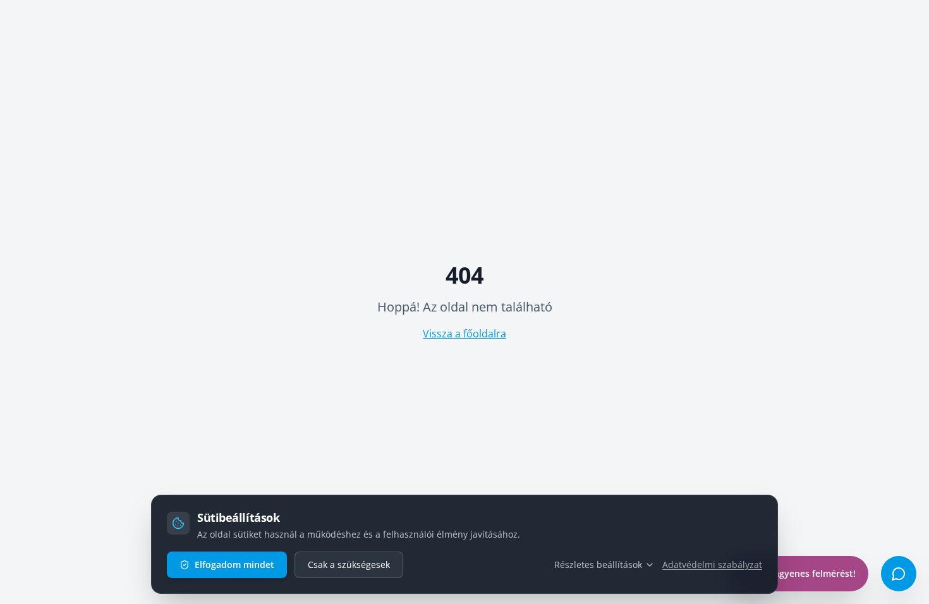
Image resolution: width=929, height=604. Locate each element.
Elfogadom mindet (234, 565)
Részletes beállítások (598, 565)
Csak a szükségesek (349, 565)
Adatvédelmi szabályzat (712, 565)
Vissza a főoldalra (464, 334)
